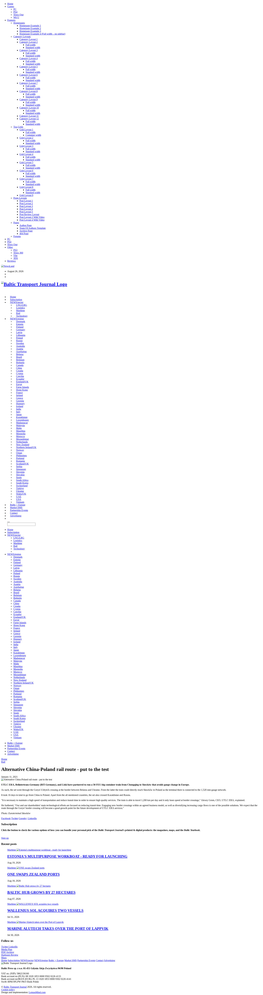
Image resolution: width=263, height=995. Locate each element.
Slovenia (20, 472)
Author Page (25, 225)
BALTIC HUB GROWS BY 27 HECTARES (41, 892)
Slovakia (20, 474)
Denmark (20, 321)
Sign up (5, 838)
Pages (16, 222)
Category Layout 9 (28, 99)
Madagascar (22, 422)
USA (18, 499)
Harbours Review (9, 955)
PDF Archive (7, 952)
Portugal (20, 458)
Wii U (16, 17)
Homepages (19, 23)
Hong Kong (22, 390)
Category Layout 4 (28, 58)
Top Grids (18, 127)
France (19, 392)
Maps (4, 957)
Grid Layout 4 (26, 154)
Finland (19, 327)
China (19, 368)
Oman (19, 453)
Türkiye (20, 488)
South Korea (22, 483)
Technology (22, 316)
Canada (19, 365)
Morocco (20, 436)
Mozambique (22, 439)
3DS (15, 258)
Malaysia (20, 425)
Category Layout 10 (29, 107)
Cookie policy (8, 989)
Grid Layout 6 (26, 170)
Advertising (15, 515)
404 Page (23, 233)
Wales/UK (21, 494)
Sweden (20, 343)
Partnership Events (19, 510)
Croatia (19, 370)
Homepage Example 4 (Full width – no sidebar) (42, 34)
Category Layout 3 (28, 50)
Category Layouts (22, 36)
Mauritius (20, 431)
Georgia (20, 401)
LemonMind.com (37, 992)
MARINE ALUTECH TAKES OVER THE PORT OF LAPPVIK (57, 929)
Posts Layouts (20, 198)
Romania (20, 461)
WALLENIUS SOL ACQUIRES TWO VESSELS (45, 910)
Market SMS (16, 507)
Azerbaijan (21, 351)
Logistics (20, 307)
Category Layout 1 (28, 39)
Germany (20, 329)
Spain (19, 477)
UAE (18, 496)
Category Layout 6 (28, 75)
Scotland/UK (22, 463)
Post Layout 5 (26, 211)
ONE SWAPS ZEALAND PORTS (33, 874)
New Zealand (22, 444)
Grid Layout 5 (26, 162)
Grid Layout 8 (26, 187)
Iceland (19, 406)
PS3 (15, 250)
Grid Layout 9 (26, 195)
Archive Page (26, 231)
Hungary (20, 403)
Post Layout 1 (26, 200)
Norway (20, 450)
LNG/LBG (21, 305)
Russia (19, 340)
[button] (8, 518)
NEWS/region (17, 318)
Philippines (21, 455)
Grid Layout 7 (26, 179)
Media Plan (6, 949)
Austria (19, 349)
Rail (18, 313)
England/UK (22, 381)
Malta (19, 428)
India (18, 409)
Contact (14, 513)
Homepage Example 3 (30, 31)
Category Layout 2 (28, 42)
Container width (33, 135)
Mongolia (20, 433)
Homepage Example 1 (30, 25)
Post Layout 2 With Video (31, 217)
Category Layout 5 (28, 66)
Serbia (19, 466)
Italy (18, 411)
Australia (20, 346)
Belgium (20, 359)
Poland (19, 338)
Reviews (11, 261)
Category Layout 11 (29, 116)
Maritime (20, 310)
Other (10, 247)
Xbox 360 (18, 252)
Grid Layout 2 (26, 138)
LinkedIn (13, 946)
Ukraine (20, 491)
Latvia (19, 332)
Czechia (20, 376)
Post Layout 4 (26, 209)
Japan (19, 414)
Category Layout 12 (29, 118)
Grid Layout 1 (26, 129)
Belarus (19, 354)
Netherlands (22, 442)
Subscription (16, 299)
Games (10, 6)
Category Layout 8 (28, 91)
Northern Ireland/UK (26, 447)
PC (14, 9)
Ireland (19, 395)
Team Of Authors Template (32, 228)
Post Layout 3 (26, 206)
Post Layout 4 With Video (31, 220)
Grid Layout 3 (26, 146)
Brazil (19, 357)
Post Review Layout (29, 214)
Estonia (19, 324)
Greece (19, 398)
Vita (15, 255)
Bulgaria (20, 362)
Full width (30, 44)
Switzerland (22, 485)
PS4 (15, 12)
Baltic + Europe (17, 505)
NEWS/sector (16, 302)
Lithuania (20, 335)
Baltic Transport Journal (15, 987)
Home (10, 3)
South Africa (22, 480)
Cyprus (19, 373)
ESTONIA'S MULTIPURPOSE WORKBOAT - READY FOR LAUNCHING (67, 856)
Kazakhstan (21, 417)
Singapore (21, 469)
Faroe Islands (22, 387)
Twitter (5, 946)
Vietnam (20, 502)
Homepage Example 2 (30, 28)
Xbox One (18, 14)
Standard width (33, 47)
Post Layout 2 (26, 203)
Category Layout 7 (28, 83)
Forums (17, 236)
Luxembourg (22, 420)
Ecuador (20, 379)
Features (11, 20)
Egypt (19, 384)
